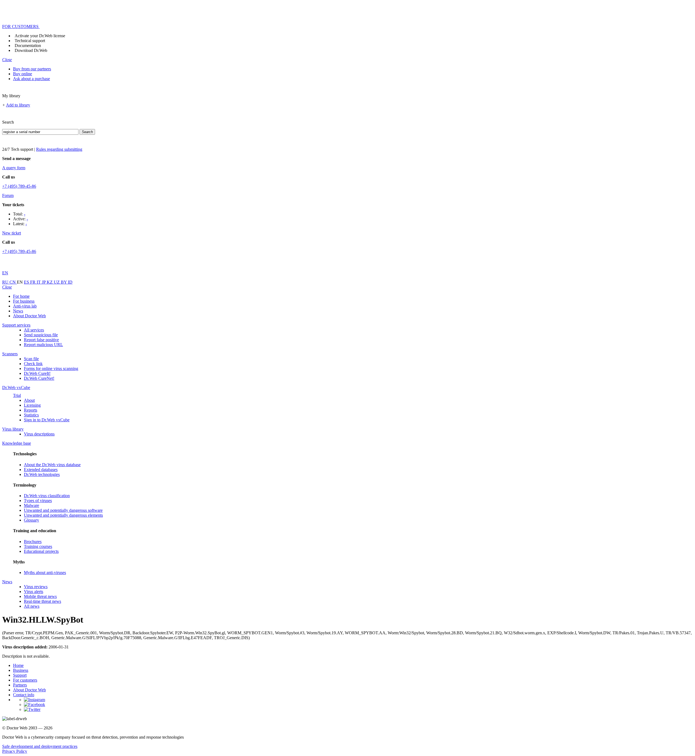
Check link (33, 363)
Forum (8, 195)
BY (64, 282)
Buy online (22, 73)
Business (20, 670)
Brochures (33, 541)
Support (20, 675)
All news (31, 606)
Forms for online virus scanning (51, 368)
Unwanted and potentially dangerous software (63, 510)
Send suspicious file (41, 334)
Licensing (32, 405)
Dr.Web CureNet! (39, 378)
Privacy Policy (14, 751)
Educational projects (41, 551)
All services (34, 330)
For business (23, 301)
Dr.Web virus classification (47, 495)
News (18, 311)
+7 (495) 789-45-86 (19, 186)
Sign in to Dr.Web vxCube (47, 420)
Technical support (30, 40)
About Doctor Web (29, 315)
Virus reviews (36, 586)
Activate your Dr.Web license (40, 35)
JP (44, 282)
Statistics (31, 415)
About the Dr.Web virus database (52, 464)
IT (39, 282)
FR (33, 282)
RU (6, 282)
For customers (25, 680)
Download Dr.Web (31, 50)
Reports (30, 410)
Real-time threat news (42, 601)
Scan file (31, 358)
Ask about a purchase (31, 78)
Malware (31, 505)
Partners (20, 685)
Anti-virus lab (25, 306)
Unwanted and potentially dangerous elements (63, 515)
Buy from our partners (32, 69)
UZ (57, 282)
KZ (50, 282)
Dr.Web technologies (42, 474)
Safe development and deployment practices (39, 746)
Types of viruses (38, 500)
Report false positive (41, 339)
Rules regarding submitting (59, 149)
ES (27, 282)
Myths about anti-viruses (45, 572)
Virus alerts (33, 591)
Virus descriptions (39, 434)
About (29, 400)
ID (70, 282)
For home (21, 296)
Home (18, 665)
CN (13, 282)
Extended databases (41, 469)
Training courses (38, 546)
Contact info (23, 694)
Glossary (31, 520)
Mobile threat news (40, 596)
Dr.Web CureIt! (37, 373)
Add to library (18, 105)
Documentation (28, 45)
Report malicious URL (43, 344)
